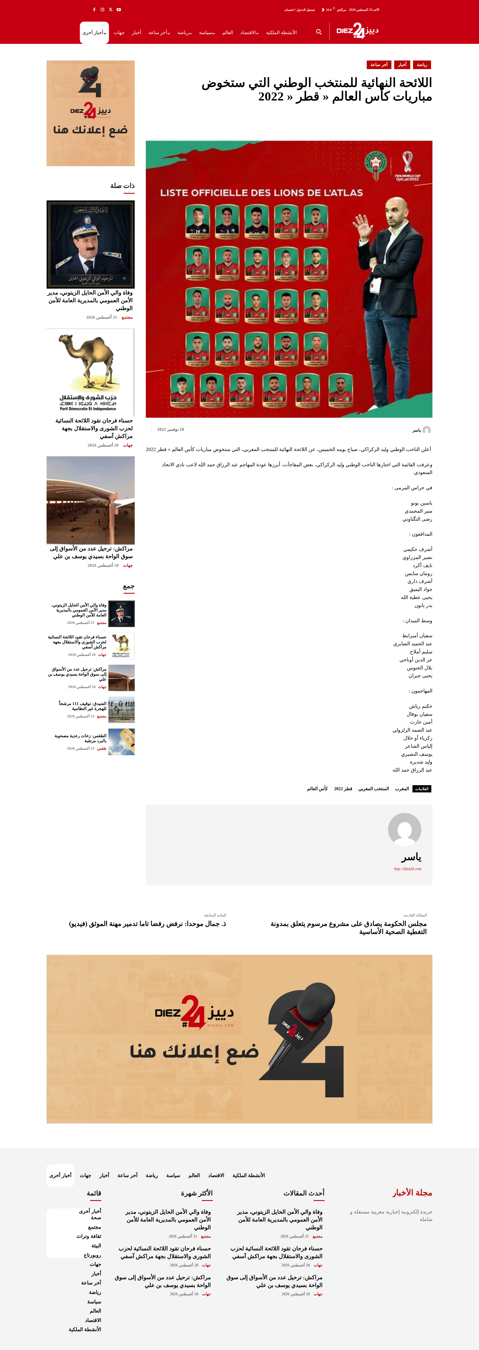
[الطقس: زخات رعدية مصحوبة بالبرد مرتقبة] (121, 742)
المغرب (402, 788)
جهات (128, 445)
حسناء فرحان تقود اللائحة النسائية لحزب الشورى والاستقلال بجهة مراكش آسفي (94, 428)
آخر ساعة (379, 64)
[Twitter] (110, 9)
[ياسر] (427, 430)
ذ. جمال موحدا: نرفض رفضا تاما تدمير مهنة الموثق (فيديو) (147, 923)
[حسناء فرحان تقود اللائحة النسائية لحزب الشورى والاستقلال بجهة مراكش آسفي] (91, 372)
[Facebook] (94, 9)
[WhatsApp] (426, 120)
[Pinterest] (414, 120)
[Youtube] (119, 9)
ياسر (416, 430)
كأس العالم (317, 788)
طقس (101, 748)
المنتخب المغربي (373, 788)
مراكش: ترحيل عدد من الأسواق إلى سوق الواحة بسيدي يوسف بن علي (77, 674)
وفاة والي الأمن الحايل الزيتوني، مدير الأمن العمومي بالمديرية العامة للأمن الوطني (90, 300)
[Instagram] (102, 9)
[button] (319, 32)
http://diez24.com (407, 869)
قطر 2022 (343, 788)
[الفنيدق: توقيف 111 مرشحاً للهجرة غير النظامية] (121, 710)
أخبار (402, 64)
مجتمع (127, 317)
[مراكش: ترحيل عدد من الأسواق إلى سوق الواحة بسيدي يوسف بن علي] (91, 500)
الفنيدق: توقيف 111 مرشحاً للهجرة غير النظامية (82, 706)
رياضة (422, 64)
